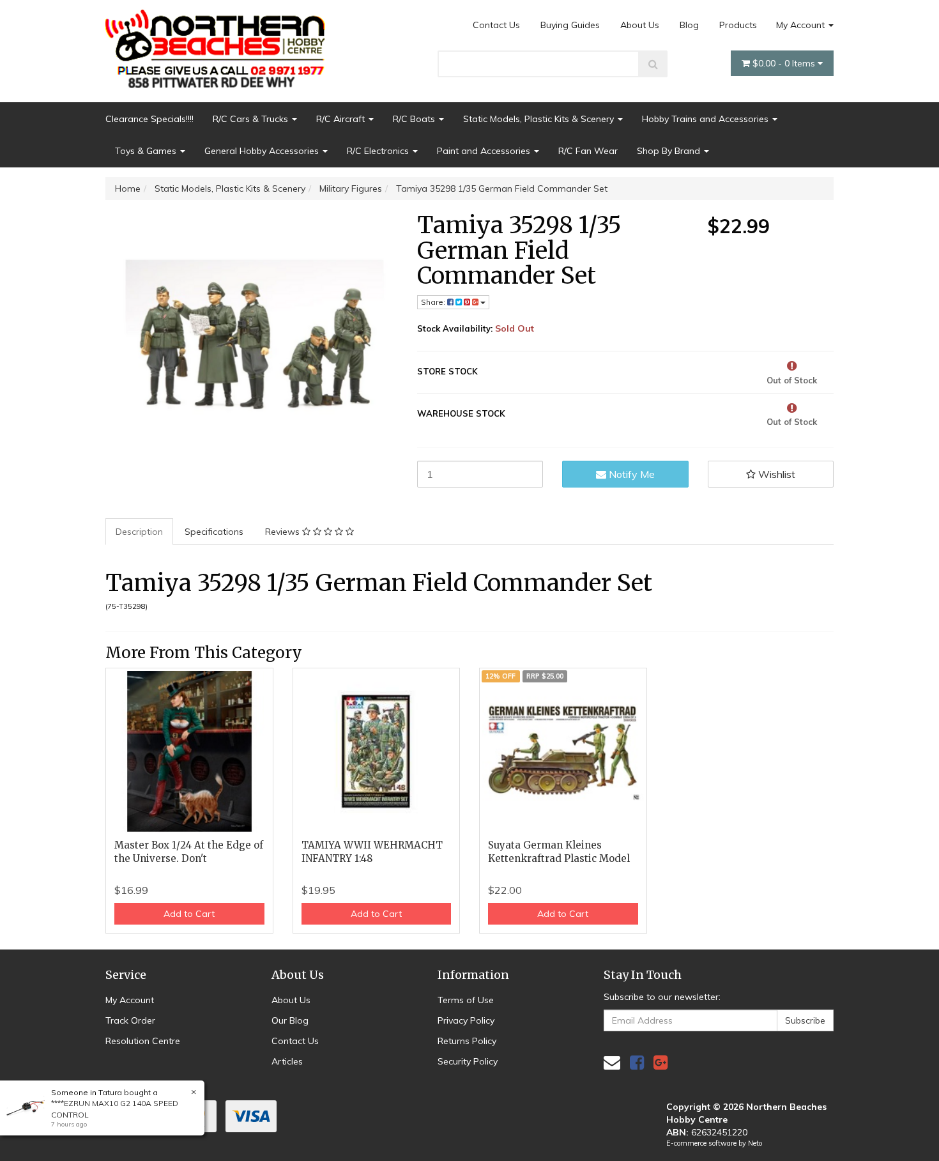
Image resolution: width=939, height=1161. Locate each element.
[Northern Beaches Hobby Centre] (219, 44)
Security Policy (468, 1061)
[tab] (139, 531)
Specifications (214, 531)
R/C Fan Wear (588, 151)
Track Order (130, 1020)
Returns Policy (467, 1041)
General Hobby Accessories (262, 151)
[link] (637, 1062)
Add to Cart (189, 913)
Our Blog (290, 1020)
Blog (689, 25)
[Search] (653, 63)
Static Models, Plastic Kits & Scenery (539, 119)
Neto (755, 1143)
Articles (287, 1061)
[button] (771, 474)
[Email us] (612, 1062)
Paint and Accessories (485, 151)
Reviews (283, 531)
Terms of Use (466, 1000)
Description (139, 531)
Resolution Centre (142, 1041)
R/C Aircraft (341, 119)
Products (738, 25)
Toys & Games (147, 151)
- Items (785, 63)
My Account (801, 25)
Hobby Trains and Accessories (706, 119)
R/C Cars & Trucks (252, 119)
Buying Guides (570, 25)
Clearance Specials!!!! (149, 119)
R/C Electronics (379, 151)
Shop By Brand (670, 151)
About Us (639, 25)
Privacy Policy (466, 1020)
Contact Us (496, 25)
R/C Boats (415, 119)
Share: (434, 302)
